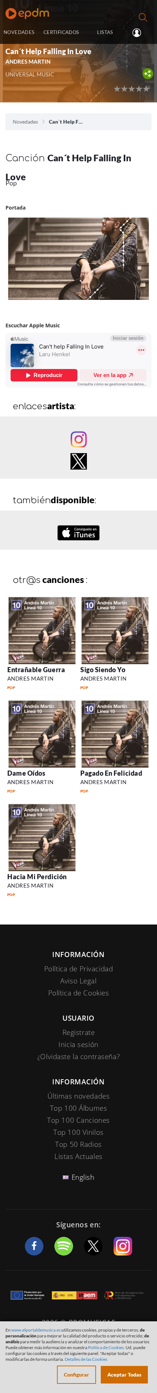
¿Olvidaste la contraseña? (78, 1056)
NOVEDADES (19, 32)
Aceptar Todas (124, 1374)
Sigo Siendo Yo (103, 670)
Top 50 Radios (78, 1144)
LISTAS (105, 32)
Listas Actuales (78, 1156)
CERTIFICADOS (61, 32)
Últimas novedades (78, 1096)
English (83, 1177)
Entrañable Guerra (36, 670)
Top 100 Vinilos (78, 1132)
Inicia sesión (139, 32)
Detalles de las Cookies (86, 1359)
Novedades (25, 121)
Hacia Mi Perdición (37, 877)
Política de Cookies (78, 993)
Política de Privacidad (78, 969)
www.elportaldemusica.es (36, 1330)
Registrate (78, 1032)
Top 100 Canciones (78, 1120)
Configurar (76, 1374)
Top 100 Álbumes (78, 1108)
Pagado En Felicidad (111, 773)
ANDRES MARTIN (30, 678)
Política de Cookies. (106, 1347)
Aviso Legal (78, 981)
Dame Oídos (26, 773)
